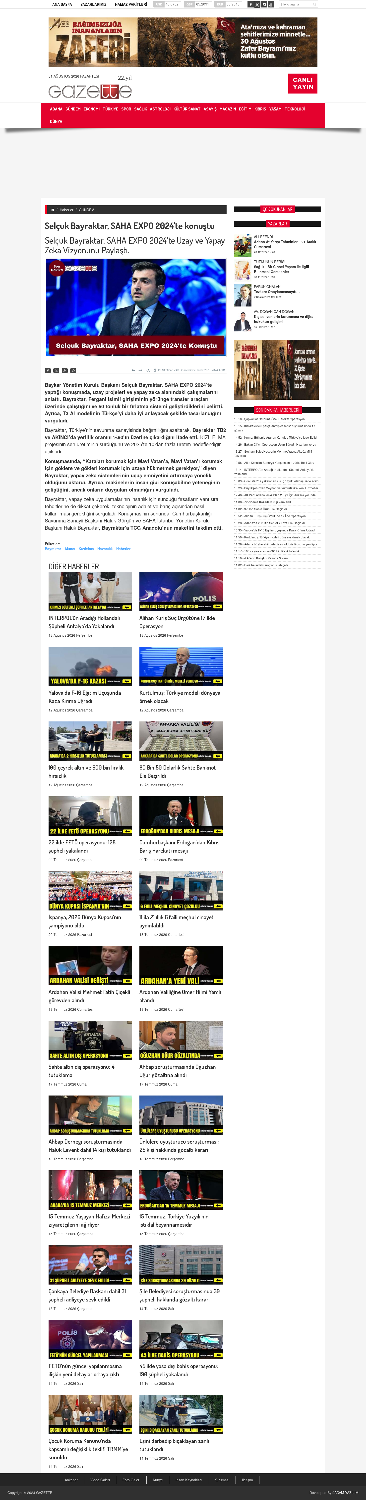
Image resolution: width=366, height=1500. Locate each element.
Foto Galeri (131, 1479)
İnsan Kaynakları (189, 1479)
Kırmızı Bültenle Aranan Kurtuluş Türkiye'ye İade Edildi (275, 437)
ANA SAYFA (62, 4)
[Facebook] (48, 370)
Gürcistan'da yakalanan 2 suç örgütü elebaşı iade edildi (276, 481)
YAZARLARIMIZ (93, 4)
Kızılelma (86, 548)
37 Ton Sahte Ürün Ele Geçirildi (260, 509)
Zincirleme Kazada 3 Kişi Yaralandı (263, 502)
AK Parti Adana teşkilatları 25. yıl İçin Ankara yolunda (275, 495)
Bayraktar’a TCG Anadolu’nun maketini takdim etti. (162, 527)
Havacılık (105, 548)
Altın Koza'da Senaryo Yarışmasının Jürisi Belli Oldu (274, 462)
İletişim (247, 1479)
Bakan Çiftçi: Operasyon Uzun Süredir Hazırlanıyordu (275, 444)
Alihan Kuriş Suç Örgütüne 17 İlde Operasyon (270, 516)
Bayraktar (53, 548)
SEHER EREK (265, 311)
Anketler (71, 1479)
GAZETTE (44, 1492)
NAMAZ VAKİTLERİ (131, 4)
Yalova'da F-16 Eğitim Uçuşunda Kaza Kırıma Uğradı (274, 530)
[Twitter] (56, 370)
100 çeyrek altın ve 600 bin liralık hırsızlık (267, 551)
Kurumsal (221, 1479)
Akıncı (69, 548)
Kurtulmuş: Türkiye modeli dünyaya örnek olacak (272, 537)
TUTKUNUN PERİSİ (269, 236)
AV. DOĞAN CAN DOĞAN (274, 286)
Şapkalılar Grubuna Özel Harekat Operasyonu (270, 419)
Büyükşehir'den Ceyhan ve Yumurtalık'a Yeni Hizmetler (276, 488)
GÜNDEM (86, 209)
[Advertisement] (183, 163)
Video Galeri (100, 1479)
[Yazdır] (134, 370)
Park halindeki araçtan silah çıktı (261, 565)
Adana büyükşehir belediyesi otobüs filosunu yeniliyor (275, 544)
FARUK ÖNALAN (267, 261)
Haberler (66, 209)
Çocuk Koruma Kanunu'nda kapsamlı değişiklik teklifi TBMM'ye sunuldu (88, 1449)
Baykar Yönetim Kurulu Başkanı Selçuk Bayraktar (103, 384)
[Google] (65, 370)
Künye (158, 1479)
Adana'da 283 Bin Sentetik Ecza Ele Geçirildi (269, 523)
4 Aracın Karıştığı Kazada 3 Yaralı (261, 558)
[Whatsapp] (73, 370)
